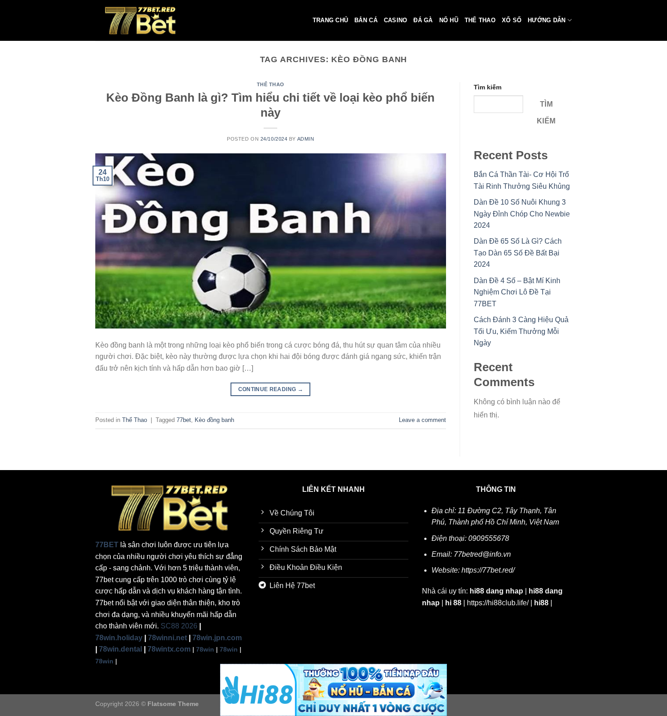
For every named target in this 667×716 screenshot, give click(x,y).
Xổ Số (511, 20)
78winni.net (167, 638)
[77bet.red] (140, 20)
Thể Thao (480, 20)
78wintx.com (169, 649)
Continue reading (271, 389)
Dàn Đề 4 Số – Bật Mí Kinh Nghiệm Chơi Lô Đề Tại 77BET (517, 292)
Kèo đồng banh (214, 420)
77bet (184, 420)
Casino (395, 20)
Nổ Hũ (448, 20)
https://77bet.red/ (488, 570)
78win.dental (120, 649)
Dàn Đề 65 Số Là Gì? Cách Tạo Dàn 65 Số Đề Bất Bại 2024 (518, 252)
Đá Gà (422, 20)
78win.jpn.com (217, 638)
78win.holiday (118, 638)
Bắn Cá (366, 20)
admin (305, 139)
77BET (106, 545)
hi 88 (453, 603)
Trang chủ (330, 20)
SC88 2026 (179, 626)
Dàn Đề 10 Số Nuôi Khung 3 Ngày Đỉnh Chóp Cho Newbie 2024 (522, 213)
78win (205, 649)
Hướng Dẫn (546, 20)
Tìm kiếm (487, 87)
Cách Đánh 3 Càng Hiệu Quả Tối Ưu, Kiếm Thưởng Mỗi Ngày (521, 331)
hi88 (541, 603)
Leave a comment (422, 420)
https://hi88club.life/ (498, 603)
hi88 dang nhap (496, 591)
